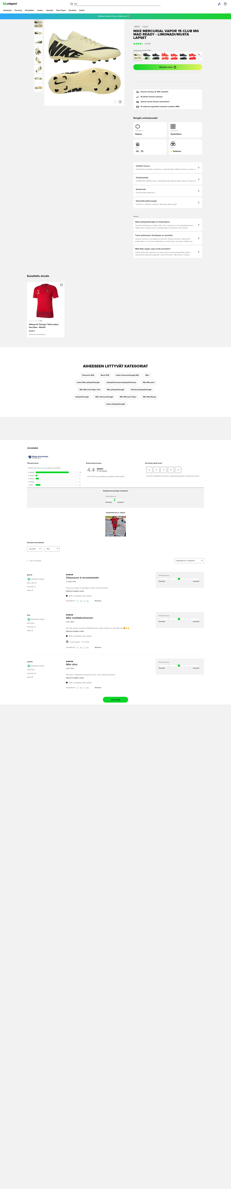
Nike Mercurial (148, 382)
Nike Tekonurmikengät (104, 397)
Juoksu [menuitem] (40, 10)
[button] (38, 32)
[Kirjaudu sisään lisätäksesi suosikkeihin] (62, 285)
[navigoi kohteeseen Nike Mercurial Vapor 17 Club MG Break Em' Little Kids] (192, 56)
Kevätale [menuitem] (72, 10)
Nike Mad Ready (149, 397)
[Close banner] (227, 16)
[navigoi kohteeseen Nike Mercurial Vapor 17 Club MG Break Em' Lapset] (174, 56)
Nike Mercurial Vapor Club (90, 390)
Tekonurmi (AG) (88, 375)
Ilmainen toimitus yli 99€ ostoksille (154, 92)
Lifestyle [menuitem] (49, 10)
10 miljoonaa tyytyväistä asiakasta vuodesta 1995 (160, 106)
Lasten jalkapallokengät (115, 404)
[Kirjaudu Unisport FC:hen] (219, 4)
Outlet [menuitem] (81, 10)
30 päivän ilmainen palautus (152, 97)
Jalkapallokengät (82, 397)
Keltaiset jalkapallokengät (141, 390)
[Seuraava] (120, 102)
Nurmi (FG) (105, 375)
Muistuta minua (166, 67)
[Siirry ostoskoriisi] (225, 4)
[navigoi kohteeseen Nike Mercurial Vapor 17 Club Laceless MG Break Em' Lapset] (165, 56)
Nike (147, 375)
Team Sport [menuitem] (61, 10)
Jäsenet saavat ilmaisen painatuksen (155, 102)
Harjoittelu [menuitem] (29, 10)
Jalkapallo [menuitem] (7, 10)
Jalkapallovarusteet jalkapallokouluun (121, 382)
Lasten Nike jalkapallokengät (88, 382)
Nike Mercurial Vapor (128, 397)
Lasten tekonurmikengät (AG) (127, 375)
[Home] (10, 3)
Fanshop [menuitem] (18, 10)
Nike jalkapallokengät (115, 390)
